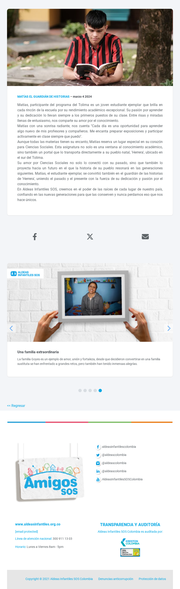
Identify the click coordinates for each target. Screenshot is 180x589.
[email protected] (26, 531)
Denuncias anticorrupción (115, 579)
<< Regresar (16, 406)
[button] (80, 390)
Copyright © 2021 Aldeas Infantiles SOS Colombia (59, 579)
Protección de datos (152, 579)
